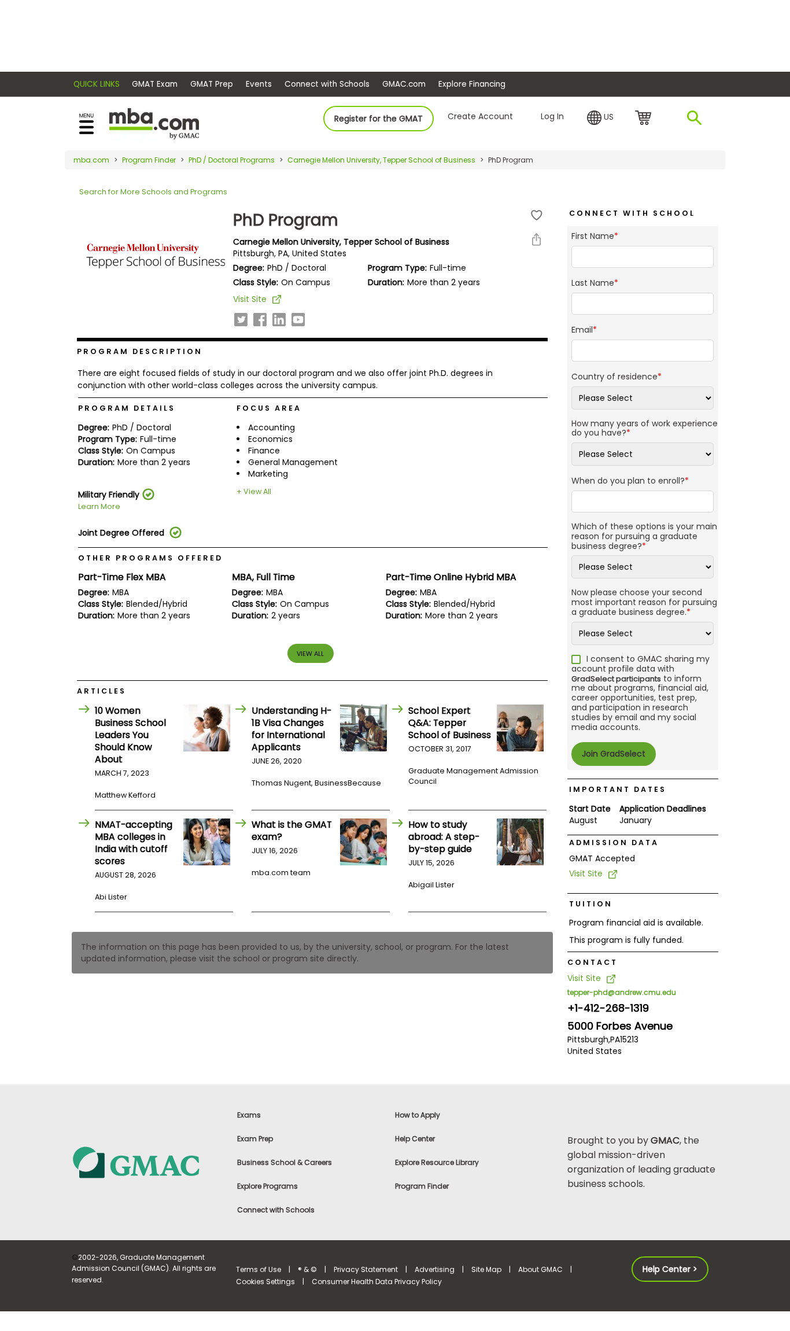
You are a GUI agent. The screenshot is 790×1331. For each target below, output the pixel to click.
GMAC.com (404, 84)
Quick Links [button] (96, 84)
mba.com (91, 160)
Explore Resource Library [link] (437, 1162)
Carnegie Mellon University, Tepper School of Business (381, 160)
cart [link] (645, 118)
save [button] (536, 215)
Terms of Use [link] (258, 1269)
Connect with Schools (327, 84)
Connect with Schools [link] (276, 1210)
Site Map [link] (486, 1269)
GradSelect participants (616, 679)
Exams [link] (249, 1115)
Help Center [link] (415, 1139)
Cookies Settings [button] (265, 1281)
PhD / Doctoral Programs (232, 160)
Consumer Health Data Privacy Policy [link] (377, 1281)
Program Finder (149, 160)
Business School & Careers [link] (284, 1162)
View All (310, 653)
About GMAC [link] (540, 1269)
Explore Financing (471, 84)
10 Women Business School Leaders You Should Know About (130, 735)
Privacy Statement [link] (366, 1269)
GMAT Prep (211, 84)
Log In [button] (552, 116)
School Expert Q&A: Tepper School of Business (449, 723)
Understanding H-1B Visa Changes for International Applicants (291, 729)
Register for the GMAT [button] (378, 118)
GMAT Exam (155, 84)
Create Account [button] (480, 116)
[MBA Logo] (154, 123)
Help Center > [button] (670, 1269)
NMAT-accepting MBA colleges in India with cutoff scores (133, 843)
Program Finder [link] (422, 1186)
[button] (600, 118)
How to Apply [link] (417, 1115)
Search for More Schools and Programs (153, 192)
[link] (147, 1162)
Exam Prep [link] (255, 1139)
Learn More (99, 506)
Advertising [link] (435, 1269)
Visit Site (250, 299)
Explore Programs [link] (267, 1186)
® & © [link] (307, 1269)
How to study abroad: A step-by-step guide (443, 837)
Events (259, 84)
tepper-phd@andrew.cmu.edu (621, 992)
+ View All (254, 491)
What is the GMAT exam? (292, 830)
